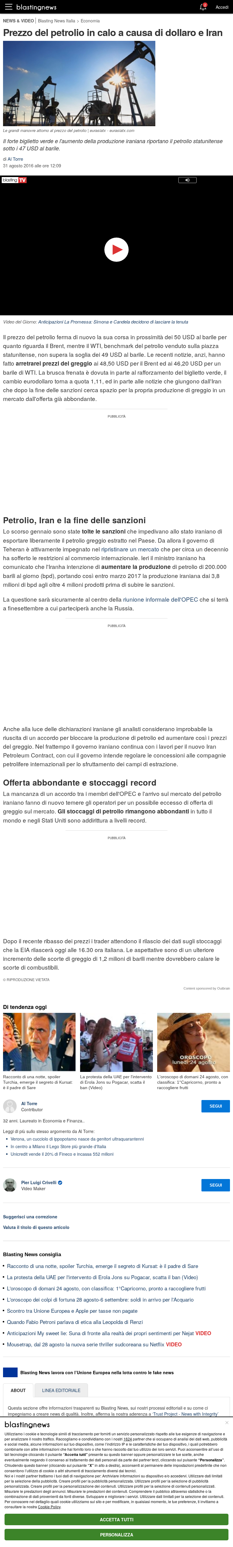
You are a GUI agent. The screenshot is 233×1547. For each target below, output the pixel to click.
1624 (127, 1438)
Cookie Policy (49, 1506)
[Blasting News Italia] (36, 7)
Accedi (222, 7)
